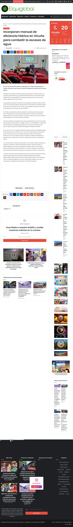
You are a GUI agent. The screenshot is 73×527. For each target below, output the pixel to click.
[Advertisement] (24, 174)
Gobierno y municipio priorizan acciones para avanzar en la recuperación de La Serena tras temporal (64, 422)
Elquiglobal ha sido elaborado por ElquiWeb (34, 522)
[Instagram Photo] (62, 65)
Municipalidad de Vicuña (64, 481)
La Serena (64, 474)
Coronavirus (68, 469)
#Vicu (68, 58)
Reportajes (5, 16)
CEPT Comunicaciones (64, 462)
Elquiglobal (8, 48)
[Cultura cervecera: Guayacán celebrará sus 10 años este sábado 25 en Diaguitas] (58, 144)
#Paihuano (63, 58)
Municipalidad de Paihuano (63, 479)
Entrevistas (12, 16)
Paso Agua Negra (66, 484)
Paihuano (59, 484)
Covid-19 (61, 472)
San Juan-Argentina (64, 491)
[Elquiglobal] (17, 8)
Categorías (41, 16)
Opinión (26, 16)
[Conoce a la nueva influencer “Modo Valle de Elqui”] (58, 243)
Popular (56, 137)
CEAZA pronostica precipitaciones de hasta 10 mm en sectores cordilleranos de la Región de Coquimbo (24, 293)
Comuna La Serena (64, 464)
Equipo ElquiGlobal (67, 522)
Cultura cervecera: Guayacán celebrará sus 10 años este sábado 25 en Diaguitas (65, 152)
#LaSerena (55, 60)
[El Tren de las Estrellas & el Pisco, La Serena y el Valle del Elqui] (58, 196)
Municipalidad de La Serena (63, 476)
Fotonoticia (33, 16)
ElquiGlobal (55, 53)
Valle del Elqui (30, 188)
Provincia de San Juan (63, 489)
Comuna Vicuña (60, 469)
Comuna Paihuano (64, 467)
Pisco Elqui (64, 486)
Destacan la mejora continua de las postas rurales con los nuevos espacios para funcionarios (9, 292)
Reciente (65, 137)
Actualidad (9, 23)
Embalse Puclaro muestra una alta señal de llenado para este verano (39, 291)
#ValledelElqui (60, 57)
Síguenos (36, 486)
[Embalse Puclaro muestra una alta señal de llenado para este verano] (39, 284)
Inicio (5, 23)
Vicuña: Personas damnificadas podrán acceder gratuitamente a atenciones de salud (57, 420)
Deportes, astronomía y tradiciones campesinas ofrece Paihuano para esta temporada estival (9, 497)
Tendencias (20, 16)
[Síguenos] (36, 481)
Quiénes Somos (58, 522)
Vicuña (67, 493)
